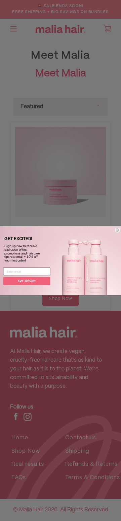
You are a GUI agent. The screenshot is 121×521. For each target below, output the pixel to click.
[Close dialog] (117, 230)
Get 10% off (27, 281)
